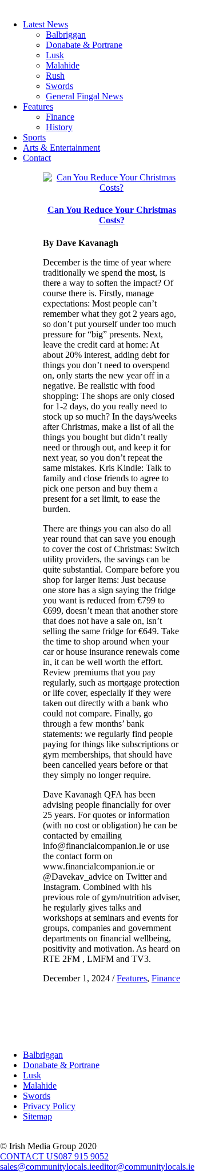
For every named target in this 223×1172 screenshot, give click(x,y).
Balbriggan (66, 34)
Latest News (45, 24)
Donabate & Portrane (84, 45)
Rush (55, 75)
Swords (59, 86)
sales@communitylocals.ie (47, 1166)
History (59, 127)
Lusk (55, 55)
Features (38, 106)
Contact (37, 158)
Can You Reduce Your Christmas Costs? (111, 215)
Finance (60, 117)
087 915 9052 (83, 1156)
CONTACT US (29, 1156)
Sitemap (37, 1116)
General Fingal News (84, 96)
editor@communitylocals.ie (144, 1166)
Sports (34, 137)
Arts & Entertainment (61, 147)
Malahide (62, 65)
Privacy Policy (49, 1106)
